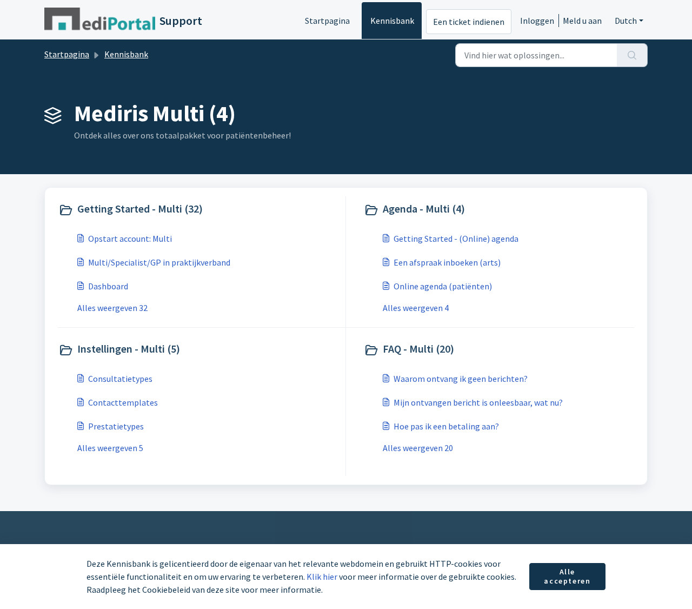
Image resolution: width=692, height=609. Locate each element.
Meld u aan (582, 20)
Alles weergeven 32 (112, 307)
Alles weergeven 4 (416, 307)
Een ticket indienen (468, 21)
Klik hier (322, 576)
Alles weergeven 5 (110, 447)
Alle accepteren (567, 576)
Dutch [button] (626, 20)
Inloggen (537, 20)
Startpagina (327, 20)
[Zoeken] (632, 55)
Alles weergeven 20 (418, 447)
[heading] (199, 210)
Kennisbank (392, 20)
